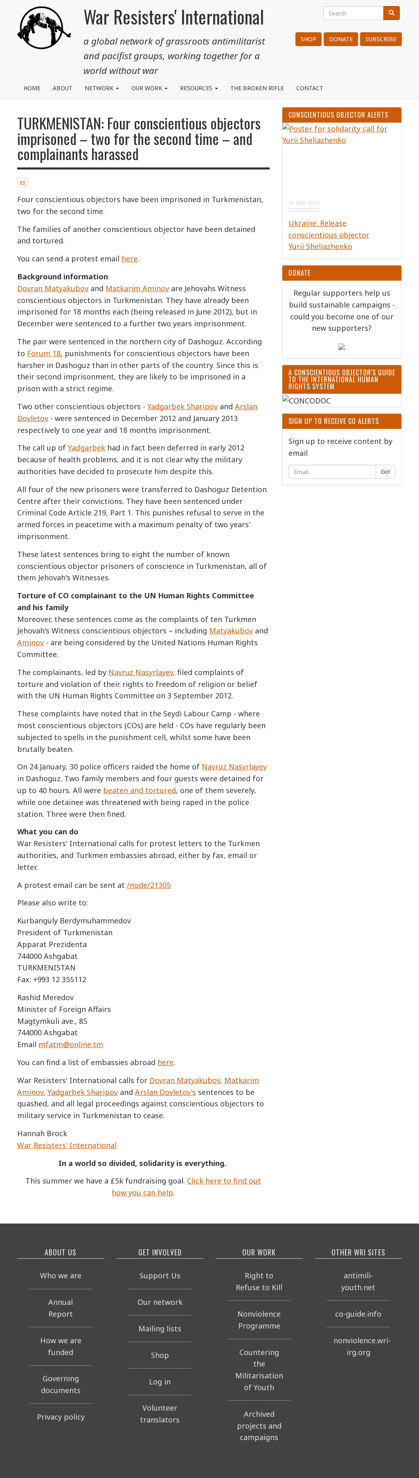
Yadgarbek (86, 448)
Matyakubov (231, 630)
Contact (309, 88)
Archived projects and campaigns (259, 1425)
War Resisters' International (67, 1145)
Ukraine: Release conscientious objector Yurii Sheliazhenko (328, 235)
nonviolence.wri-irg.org (361, 1346)
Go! (385, 471)
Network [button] (100, 88)
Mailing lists (159, 1328)
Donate (341, 39)
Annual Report (60, 1308)
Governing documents (61, 1384)
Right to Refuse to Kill (259, 1281)
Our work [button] (147, 88)
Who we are (60, 1275)
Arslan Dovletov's (165, 1092)
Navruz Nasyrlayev (140, 672)
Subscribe (380, 39)
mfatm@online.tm (70, 1044)
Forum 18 (44, 353)
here (129, 258)
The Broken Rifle (257, 88)
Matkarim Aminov (137, 288)
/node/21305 (149, 885)
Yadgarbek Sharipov (182, 406)
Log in (160, 1382)
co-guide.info (358, 1314)
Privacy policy (61, 1417)
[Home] (44, 36)
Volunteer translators (160, 1413)
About (62, 88)
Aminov (30, 642)
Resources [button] (197, 88)
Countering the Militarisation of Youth (259, 1369)
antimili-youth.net (358, 1281)
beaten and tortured (139, 790)
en (22, 181)
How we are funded (60, 1346)
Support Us (160, 1275)
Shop (308, 39)
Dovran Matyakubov (52, 288)
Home (32, 88)
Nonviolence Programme (259, 1320)
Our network (159, 1302)
